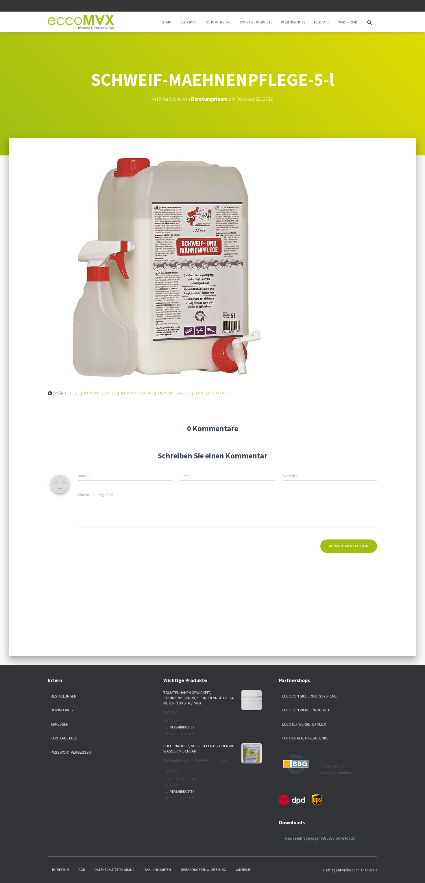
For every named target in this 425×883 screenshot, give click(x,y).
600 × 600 (183, 393)
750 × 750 (109, 393)
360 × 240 (128, 393)
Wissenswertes (293, 22)
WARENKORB (347, 22)
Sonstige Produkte (256, 22)
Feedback (322, 22)
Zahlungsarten (157, 869)
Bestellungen (63, 696)
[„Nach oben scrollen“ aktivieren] (413, 871)
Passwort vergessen (71, 752)
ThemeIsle (369, 870)
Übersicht (188, 22)
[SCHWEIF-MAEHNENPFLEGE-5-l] (163, 264)
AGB (82, 869)
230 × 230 (165, 393)
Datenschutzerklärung (115, 869)
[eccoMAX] (81, 22)
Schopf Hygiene (218, 22)
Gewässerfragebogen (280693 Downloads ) (320, 838)
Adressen (60, 724)
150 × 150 (72, 393)
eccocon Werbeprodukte (306, 710)
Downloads (62, 710)
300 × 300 (91, 393)
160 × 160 (202, 393)
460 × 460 (146, 393)
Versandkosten (182, 727)
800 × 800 (220, 393)
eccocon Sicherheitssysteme (309, 696)
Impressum (60, 869)
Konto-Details (64, 738)
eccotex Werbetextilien (304, 724)
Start (167, 22)
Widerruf (243, 869)
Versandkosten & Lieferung (203, 869)
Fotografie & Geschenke (305, 738)
